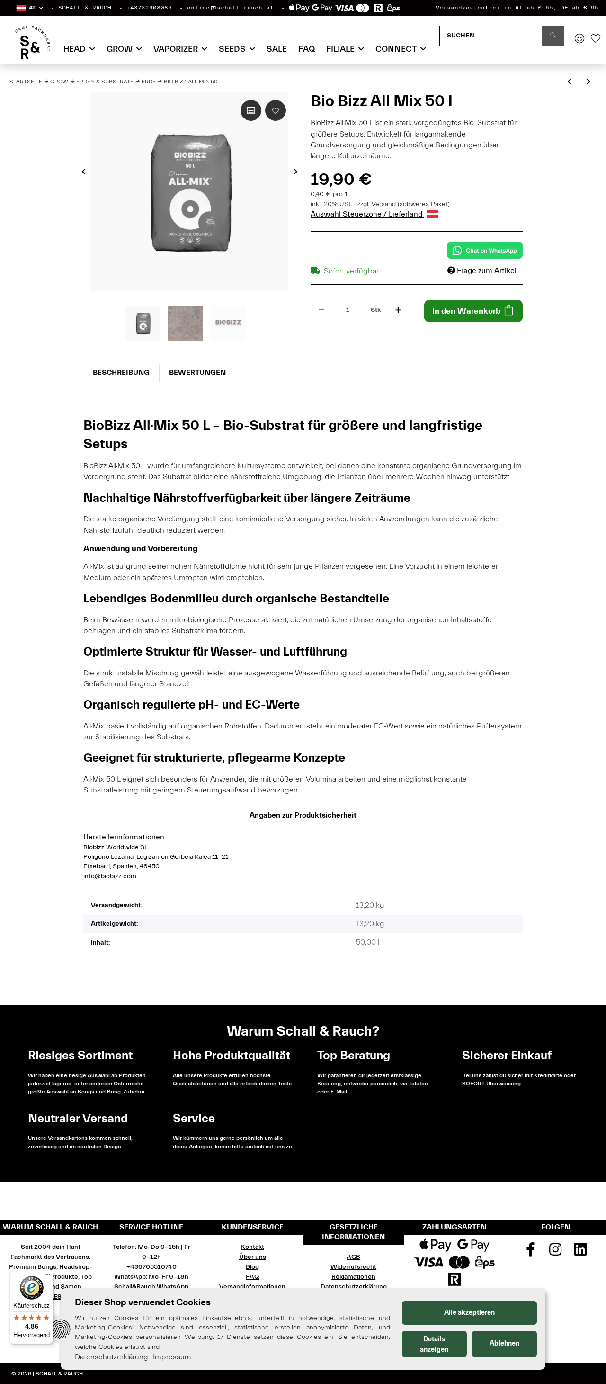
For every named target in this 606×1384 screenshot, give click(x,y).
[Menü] (47, 1276)
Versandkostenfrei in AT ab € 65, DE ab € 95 (517, 7)
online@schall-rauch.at (230, 7)
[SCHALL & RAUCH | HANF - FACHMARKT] (32, 42)
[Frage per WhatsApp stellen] (485, 250)
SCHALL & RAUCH (84, 7)
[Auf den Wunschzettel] (275, 110)
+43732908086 (149, 7)
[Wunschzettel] (596, 39)
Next (295, 171)
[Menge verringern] (321, 310)
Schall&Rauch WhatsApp (151, 1287)
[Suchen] (553, 36)
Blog (252, 1267)
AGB (353, 1257)
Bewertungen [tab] (197, 372)
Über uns (252, 1257)
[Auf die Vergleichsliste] (251, 110)
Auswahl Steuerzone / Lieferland (367, 214)
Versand (385, 204)
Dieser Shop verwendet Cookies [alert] (143, 1302)
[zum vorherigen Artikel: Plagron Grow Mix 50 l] (569, 82)
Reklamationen (353, 1277)
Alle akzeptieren (469, 1313)
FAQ (306, 49)
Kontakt (252, 1247)
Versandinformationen (252, 1287)
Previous (83, 171)
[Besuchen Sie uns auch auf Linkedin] (580, 1253)
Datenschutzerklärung (354, 1287)
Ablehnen (504, 1343)
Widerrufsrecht (353, 1267)
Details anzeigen (434, 1344)
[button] (29, 8)
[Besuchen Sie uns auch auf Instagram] (556, 1253)
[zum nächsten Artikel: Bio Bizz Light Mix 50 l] (588, 82)
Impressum (172, 1357)
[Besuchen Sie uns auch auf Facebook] (531, 1253)
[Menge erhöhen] (398, 310)
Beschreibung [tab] (121, 372)
